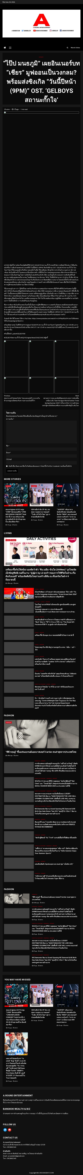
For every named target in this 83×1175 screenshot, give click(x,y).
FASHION (37, 602)
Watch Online (75, 47)
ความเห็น (10, 419)
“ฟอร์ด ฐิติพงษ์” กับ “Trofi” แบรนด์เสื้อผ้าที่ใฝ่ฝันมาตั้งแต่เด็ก (56, 838)
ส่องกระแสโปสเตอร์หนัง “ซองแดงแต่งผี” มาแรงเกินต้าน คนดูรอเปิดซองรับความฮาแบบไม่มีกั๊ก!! (22, 398)
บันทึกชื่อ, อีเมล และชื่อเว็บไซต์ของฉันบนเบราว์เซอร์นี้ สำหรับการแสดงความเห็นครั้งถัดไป (40, 466)
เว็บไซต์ (9, 459)
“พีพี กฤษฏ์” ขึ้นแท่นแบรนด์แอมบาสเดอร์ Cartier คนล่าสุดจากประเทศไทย (41, 752)
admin (8, 109)
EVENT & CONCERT (40, 684)
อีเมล (8, 452)
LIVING (8, 540)
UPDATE (41, 57)
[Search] (67, 48)
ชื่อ (7, 446)
